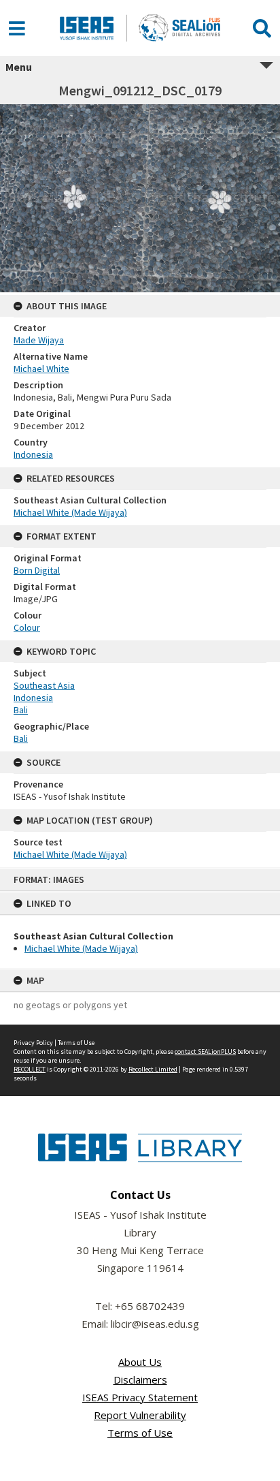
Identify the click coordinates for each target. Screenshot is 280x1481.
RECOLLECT (30, 1069)
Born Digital (37, 570)
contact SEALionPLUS (205, 1051)
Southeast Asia (44, 685)
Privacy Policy (33, 1042)
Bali (21, 710)
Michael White (41, 368)
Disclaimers (140, 1379)
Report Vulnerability (140, 1415)
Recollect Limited (152, 1069)
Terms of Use (76, 1042)
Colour (27, 627)
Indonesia (33, 454)
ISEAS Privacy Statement (140, 1397)
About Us (140, 1362)
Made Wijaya (39, 340)
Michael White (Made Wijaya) (81, 948)
